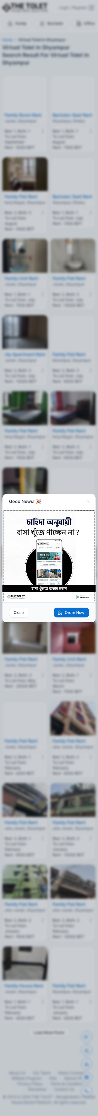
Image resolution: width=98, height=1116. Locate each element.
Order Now (74, 612)
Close (19, 612)
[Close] (88, 501)
